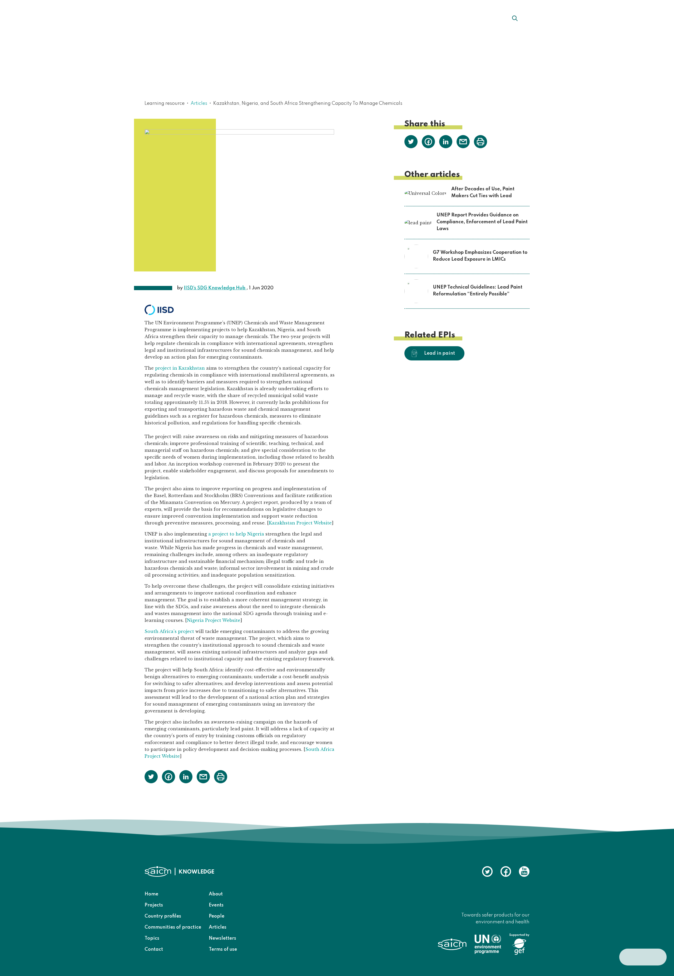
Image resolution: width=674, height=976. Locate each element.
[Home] (177, 17)
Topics (152, 938)
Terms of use (223, 949)
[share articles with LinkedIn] (185, 776)
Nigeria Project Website (213, 620)
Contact (154, 949)
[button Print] (220, 776)
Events (216, 905)
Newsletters (222, 938)
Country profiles (163, 916)
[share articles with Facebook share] (168, 776)
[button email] (203, 776)
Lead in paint (439, 353)
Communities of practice (173, 927)
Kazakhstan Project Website (300, 523)
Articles (199, 103)
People (216, 916)
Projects (154, 905)
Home (151, 894)
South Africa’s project (169, 631)
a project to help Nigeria (236, 534)
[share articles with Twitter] (151, 776)
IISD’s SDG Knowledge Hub (215, 288)
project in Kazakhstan (180, 368)
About (281, 18)
